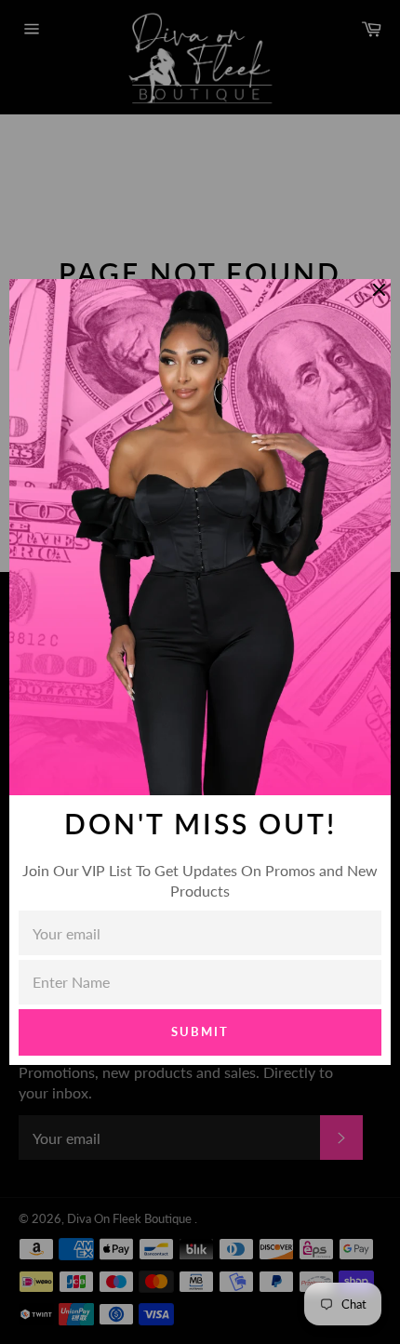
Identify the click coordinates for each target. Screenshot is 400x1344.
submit (200, 1031)
